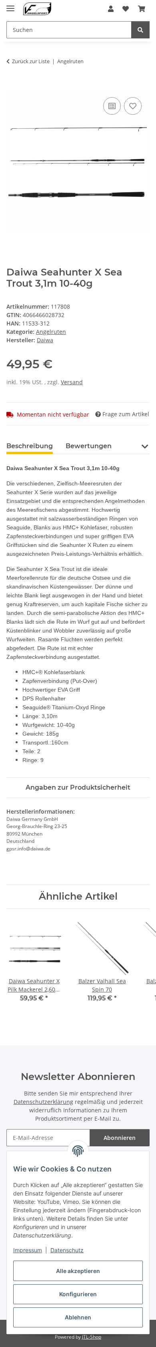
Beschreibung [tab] (29, 446)
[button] (111, 9)
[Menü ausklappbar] (10, 5)
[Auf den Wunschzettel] (133, 106)
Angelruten (51, 331)
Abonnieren (120, 1137)
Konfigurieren (78, 1294)
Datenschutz (67, 1250)
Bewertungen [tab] (89, 446)
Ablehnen (78, 1317)
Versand (72, 382)
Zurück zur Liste (31, 61)
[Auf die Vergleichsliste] (112, 106)
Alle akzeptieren (78, 1270)
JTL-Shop (91, 1336)
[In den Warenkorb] (12, 86)
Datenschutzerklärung (43, 1102)
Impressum (27, 1250)
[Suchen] (140, 29)
